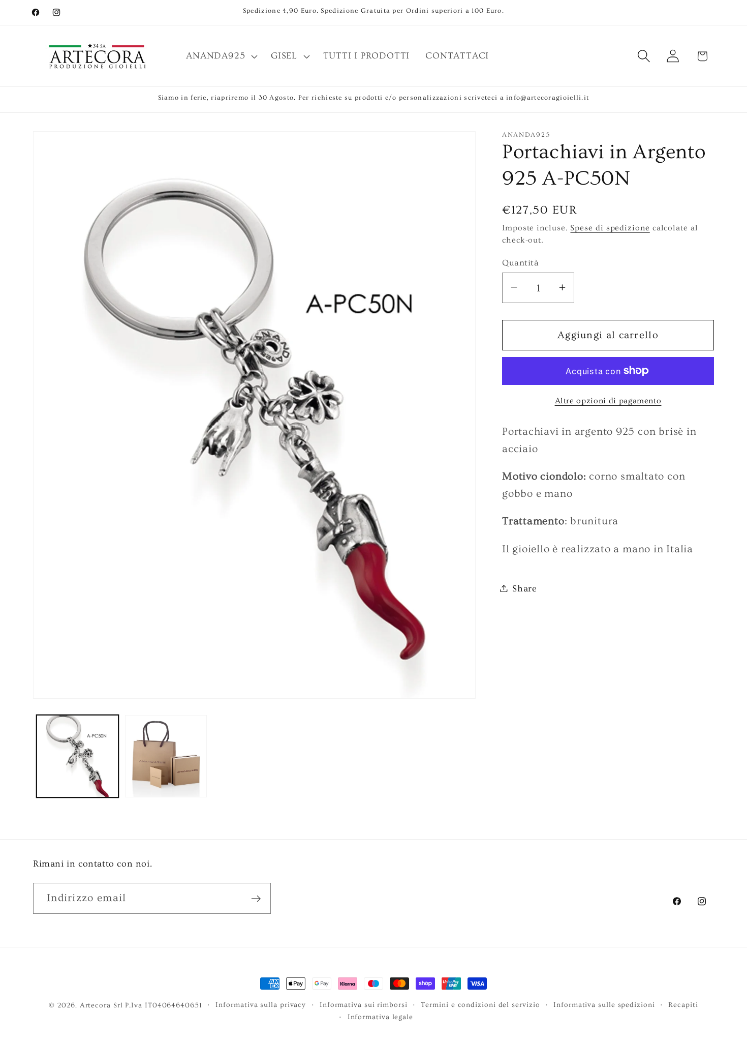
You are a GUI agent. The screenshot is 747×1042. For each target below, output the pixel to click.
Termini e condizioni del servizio (480, 1005)
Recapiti (683, 1005)
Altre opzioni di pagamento (608, 400)
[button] (220, 56)
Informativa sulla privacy (260, 1005)
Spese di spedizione (609, 227)
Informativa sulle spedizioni (604, 1005)
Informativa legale (380, 1017)
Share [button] (524, 588)
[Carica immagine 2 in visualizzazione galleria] (166, 756)
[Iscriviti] (255, 898)
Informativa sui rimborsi (364, 1005)
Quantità (520, 262)
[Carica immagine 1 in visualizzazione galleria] (77, 756)
